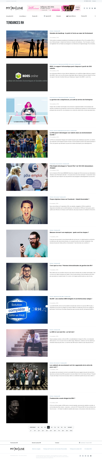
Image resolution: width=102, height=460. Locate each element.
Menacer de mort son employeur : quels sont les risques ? (69, 232)
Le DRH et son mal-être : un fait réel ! (62, 332)
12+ (35, 430)
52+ (51, 430)
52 (51, 427)
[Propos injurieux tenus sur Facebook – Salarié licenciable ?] (27, 210)
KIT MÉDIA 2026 (87, 1)
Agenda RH (48, 16)
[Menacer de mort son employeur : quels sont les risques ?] (27, 243)
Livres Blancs (22, 16)
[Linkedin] (92, 8)
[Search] (95, 16)
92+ (67, 430)
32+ (43, 430)
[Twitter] (87, 8)
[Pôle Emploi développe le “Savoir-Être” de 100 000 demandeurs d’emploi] (27, 177)
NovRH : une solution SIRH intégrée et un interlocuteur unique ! (71, 299)
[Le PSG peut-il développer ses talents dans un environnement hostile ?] (27, 144)
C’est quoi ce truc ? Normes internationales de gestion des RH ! (71, 265)
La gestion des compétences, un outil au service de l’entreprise (71, 99)
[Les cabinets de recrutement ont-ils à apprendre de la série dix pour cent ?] (27, 376)
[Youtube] (95, 8)
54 (58, 427)
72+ (59, 430)
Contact (94, 1)
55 (61, 427)
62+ (55, 430)
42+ (47, 430)
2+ (31, 430)
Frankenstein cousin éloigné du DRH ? (62, 398)
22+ (39, 430)
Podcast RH (84, 16)
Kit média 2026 (88, 448)
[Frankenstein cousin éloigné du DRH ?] (27, 409)
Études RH (34, 16)
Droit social (71, 64)
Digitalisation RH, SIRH (63, 64)
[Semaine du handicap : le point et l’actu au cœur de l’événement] (27, 44)
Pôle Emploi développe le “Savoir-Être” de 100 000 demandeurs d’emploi (71, 167)
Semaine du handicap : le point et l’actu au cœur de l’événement (71, 33)
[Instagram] (89, 8)
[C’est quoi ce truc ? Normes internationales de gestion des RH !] (27, 276)
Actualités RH (9, 16)
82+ (63, 430)
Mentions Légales (36, 448)
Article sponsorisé (54, 64)
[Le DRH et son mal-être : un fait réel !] (27, 343)
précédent (33, 427)
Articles (51, 31)
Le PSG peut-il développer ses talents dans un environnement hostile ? (71, 134)
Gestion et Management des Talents (62, 130)
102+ (71, 430)
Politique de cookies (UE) (76, 448)
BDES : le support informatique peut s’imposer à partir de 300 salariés (71, 67)
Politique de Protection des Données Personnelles (55, 448)
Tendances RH (57, 31)
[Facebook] (84, 8)
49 (41, 427)
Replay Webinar (72, 16)
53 (55, 427)
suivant (70, 427)
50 (45, 427)
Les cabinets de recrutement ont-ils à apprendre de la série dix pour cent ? (71, 366)
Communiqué (53, 163)
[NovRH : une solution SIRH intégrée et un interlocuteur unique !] (27, 310)
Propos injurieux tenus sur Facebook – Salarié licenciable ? (69, 199)
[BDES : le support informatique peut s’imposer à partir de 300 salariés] (27, 77)
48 (38, 427)
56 (65, 427)
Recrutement (59, 163)
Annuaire (58, 16)
